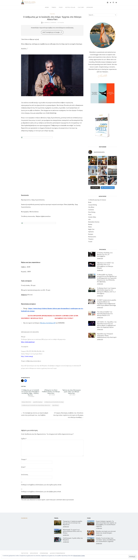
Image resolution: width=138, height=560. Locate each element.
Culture (81, 7)
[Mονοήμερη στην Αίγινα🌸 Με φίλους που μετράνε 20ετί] (102, 170)
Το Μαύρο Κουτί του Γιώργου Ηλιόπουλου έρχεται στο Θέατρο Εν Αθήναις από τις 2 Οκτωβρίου (106, 290)
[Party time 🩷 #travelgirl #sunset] (112, 170)
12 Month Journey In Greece (97, 200)
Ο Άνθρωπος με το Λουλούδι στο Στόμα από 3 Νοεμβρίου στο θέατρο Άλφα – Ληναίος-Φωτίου (30, 392)
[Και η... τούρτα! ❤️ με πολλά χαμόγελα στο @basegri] (102, 180)
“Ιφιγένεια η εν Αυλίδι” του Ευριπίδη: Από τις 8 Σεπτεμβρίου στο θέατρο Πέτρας (105, 265)
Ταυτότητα (24, 553)
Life (89, 219)
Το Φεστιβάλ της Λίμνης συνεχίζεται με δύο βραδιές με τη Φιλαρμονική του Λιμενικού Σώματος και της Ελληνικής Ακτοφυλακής (107, 278)
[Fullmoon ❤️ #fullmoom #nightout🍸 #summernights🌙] (92, 160)
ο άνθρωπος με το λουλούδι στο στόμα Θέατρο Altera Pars (36, 405)
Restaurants (92, 237)
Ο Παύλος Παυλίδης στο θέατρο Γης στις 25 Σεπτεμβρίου (105, 254)
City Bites (91, 207)
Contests (91, 210)
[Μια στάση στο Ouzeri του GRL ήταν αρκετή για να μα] (92, 180)
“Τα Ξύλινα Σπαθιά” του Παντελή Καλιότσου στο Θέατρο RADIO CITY (105, 313)
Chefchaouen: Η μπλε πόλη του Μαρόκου (73, 539)
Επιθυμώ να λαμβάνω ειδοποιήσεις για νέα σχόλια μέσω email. (41, 485)
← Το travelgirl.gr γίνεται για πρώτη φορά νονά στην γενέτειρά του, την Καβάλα (34, 414)
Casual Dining (92, 205)
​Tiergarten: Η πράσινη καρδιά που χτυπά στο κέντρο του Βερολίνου (72, 522)
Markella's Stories (93, 222)
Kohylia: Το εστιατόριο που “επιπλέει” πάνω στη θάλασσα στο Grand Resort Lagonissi (105, 539)
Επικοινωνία (44, 553)
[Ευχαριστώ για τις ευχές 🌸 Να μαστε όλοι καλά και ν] (112, 160)
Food (61, 7)
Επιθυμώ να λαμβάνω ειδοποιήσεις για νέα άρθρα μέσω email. (41, 491)
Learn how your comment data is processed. (60, 500)
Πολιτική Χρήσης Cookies (79, 555)
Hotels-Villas (70, 7)
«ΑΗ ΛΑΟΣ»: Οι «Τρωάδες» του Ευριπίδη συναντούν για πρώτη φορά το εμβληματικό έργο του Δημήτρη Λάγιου (107, 324)
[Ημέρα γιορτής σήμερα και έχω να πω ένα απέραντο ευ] (112, 180)
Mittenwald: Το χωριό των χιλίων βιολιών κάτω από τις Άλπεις (72, 531)
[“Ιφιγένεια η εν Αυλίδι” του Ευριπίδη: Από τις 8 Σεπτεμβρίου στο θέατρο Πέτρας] (91, 264)
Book (89, 202)
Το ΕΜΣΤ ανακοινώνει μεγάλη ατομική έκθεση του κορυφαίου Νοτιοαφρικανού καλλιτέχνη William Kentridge (106, 302)
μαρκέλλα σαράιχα (37, 402)
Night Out (91, 229)
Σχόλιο (24, 438)
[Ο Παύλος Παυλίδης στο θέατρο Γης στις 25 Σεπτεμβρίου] (91, 254)
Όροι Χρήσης (34, 553)
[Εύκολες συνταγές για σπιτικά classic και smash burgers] (90, 532)
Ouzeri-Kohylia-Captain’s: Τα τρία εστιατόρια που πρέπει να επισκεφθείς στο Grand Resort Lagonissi (106, 523)
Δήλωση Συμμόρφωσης (57, 553)
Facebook (24, 518)
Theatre (52, 14)
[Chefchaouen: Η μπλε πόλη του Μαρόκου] (57, 539)
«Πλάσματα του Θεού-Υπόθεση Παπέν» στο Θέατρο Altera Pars (51, 391)
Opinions (89, 7)
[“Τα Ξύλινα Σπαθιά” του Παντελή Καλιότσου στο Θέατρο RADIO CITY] (91, 313)
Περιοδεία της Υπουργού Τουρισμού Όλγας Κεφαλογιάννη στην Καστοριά (106, 335)
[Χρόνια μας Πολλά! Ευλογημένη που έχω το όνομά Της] (92, 170)
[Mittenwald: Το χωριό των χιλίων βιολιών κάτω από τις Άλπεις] (57, 531)
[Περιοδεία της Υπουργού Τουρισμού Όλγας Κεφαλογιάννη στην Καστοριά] (91, 335)
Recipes (90, 234)
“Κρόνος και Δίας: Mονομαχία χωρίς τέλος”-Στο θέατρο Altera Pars (71, 391)
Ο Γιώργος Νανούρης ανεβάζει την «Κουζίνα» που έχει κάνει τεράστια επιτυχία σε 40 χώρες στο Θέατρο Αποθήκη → (68, 415)
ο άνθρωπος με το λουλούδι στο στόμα (53, 402)
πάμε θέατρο (55, 405)
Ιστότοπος (24, 474)
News (47, 7)
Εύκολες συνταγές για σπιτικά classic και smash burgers (106, 532)
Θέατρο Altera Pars (26, 402)
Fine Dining (91, 212)
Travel (54, 7)
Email (23, 467)
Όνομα (24, 459)
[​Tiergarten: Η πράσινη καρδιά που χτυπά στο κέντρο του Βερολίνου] (57, 522)
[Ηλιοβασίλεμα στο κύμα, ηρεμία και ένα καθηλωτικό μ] (102, 160)
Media (90, 224)
